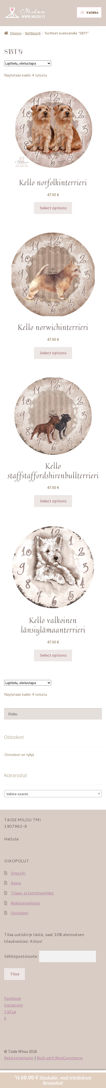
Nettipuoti (33, 33)
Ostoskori (19, 912)
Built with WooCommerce (59, 1057)
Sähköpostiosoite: (21, 956)
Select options (53, 207)
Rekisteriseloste (25, 903)
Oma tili (18, 873)
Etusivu (15, 33)
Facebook (12, 998)
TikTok (10, 1011)
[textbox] (53, 794)
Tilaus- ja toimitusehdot (32, 892)
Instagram (13, 1005)
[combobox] (53, 793)
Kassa (16, 882)
